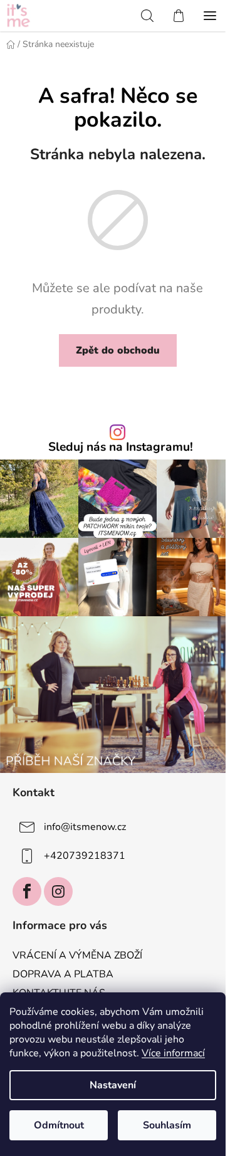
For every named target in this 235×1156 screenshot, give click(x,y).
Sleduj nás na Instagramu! (120, 447)
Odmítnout (59, 1125)
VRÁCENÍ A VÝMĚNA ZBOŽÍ (77, 955)
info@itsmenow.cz (85, 827)
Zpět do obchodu (118, 350)
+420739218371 (84, 856)
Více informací (173, 1053)
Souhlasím (167, 1125)
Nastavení (113, 1085)
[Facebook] (27, 891)
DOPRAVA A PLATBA (63, 974)
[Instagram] (58, 891)
